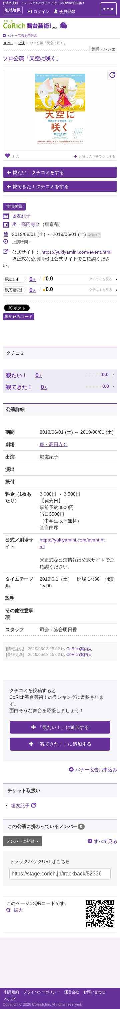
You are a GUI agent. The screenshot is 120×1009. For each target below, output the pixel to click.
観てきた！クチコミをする (41, 186)
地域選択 (12, 10)
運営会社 (71, 992)
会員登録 (67, 11)
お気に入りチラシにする (97, 156)
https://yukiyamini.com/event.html (76, 252)
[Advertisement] (60, 964)
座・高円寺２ (26, 224)
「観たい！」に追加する (63, 727)
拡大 (18, 910)
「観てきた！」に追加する (63, 744)
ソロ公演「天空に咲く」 (32, 58)
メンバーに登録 (20, 841)
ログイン (41, 11)
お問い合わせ (94, 992)
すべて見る (105, 841)
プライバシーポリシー (41, 992)
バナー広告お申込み (23, 35)
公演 (21, 43)
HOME (8, 43)
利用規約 (11, 992)
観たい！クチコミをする (38, 172)
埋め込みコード (19, 316)
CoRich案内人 (79, 649)
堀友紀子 (21, 216)
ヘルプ (9, 999)
